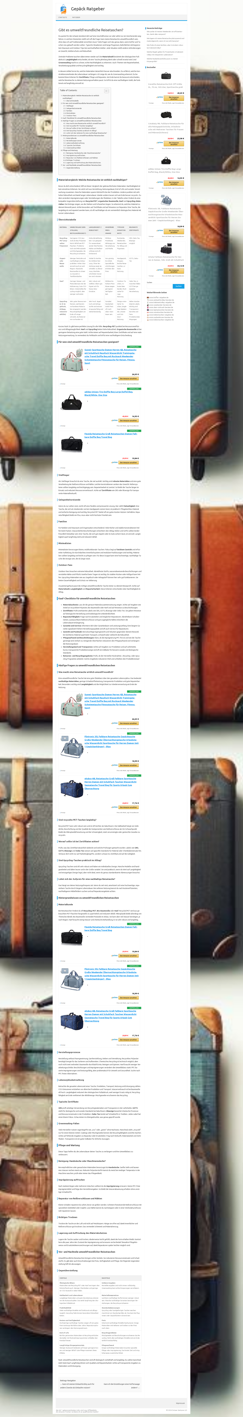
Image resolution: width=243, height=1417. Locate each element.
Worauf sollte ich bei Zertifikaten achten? (81, 128)
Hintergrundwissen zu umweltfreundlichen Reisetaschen (83, 136)
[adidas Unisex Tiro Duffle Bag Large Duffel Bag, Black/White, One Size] (166, 160)
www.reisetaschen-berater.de (160, 312)
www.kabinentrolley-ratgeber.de (161, 302)
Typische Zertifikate (73, 145)
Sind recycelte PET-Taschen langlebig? (79, 126)
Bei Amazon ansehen (128, 379)
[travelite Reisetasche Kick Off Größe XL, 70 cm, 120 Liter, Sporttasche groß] (166, 75)
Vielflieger (70, 106)
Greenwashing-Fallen (73, 148)
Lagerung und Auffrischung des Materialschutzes (83, 162)
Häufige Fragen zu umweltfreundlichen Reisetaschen (82, 121)
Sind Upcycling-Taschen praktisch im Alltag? (81, 130)
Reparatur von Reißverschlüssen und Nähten (82, 158)
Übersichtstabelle (72, 101)
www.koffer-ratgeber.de (158, 297)
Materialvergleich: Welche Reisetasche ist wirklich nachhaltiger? (81, 97)
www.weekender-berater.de (160, 305)
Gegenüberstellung (73, 168)
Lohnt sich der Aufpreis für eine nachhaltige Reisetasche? (86, 133)
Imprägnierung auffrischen (75, 155)
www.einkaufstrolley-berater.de (161, 300)
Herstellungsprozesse (73, 140)
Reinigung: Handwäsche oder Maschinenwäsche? (83, 153)
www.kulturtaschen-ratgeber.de (161, 315)
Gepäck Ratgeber (88, 8)
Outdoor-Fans (71, 115)
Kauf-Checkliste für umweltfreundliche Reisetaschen (82, 118)
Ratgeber (76, 17)
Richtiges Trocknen (73, 160)
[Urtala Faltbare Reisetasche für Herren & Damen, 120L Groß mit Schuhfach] (166, 248)
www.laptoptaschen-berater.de (161, 310)
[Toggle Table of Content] (105, 91)
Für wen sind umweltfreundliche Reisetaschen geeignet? (83, 103)
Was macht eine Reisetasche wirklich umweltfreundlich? (86, 123)
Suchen (149, 282)
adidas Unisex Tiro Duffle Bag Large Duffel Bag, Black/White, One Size (164, 170)
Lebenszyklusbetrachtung (75, 143)
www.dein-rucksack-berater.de (161, 307)
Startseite (62, 17)
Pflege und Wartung (70, 150)
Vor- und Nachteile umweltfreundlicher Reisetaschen (82, 165)
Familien (69, 111)
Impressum (180, 1403)
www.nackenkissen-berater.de (161, 317)
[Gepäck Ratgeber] (62, 14)
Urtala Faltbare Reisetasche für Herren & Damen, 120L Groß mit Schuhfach (166, 258)
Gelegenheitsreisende (74, 108)
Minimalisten (70, 113)
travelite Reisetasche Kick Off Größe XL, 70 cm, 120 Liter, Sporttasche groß (165, 85)
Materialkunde (71, 138)
